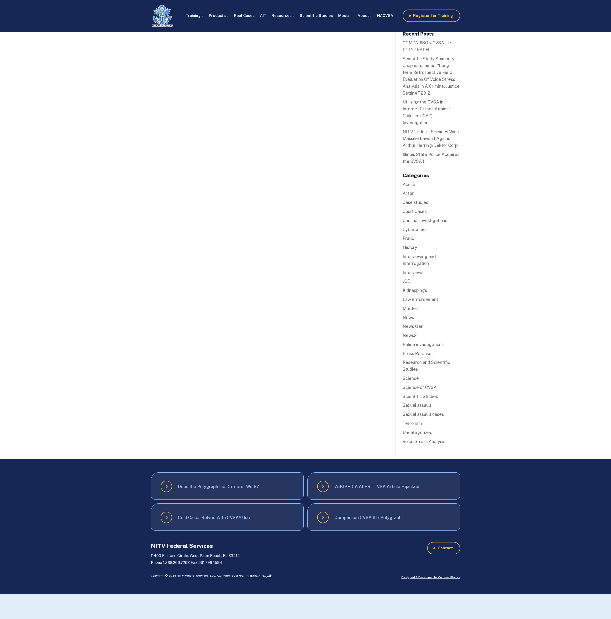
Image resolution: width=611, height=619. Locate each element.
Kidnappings (415, 290)
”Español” (253, 576)
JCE (406, 281)
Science (411, 378)
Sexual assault (417, 405)
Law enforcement (420, 299)
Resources (282, 15)
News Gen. (413, 326)
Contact (445, 548)
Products (217, 15)
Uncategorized (417, 432)
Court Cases (415, 211)
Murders (411, 308)
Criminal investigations (425, 220)
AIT (263, 15)
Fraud (408, 238)
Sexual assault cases (423, 414)
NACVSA (385, 15)
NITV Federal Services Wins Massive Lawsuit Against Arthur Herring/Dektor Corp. (431, 138)
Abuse (409, 184)
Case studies (415, 202)
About (363, 15)
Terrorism (412, 423)
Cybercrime (414, 229)
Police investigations (423, 344)
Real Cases (244, 15)
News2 (410, 335)
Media (343, 15)
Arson (408, 193)
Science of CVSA (420, 387)
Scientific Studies (316, 15)
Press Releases (418, 353)
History (410, 247)
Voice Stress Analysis (424, 441)
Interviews (413, 272)
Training (193, 15)
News (408, 317)
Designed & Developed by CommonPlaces (430, 577)
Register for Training (433, 15)
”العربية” (267, 576)
